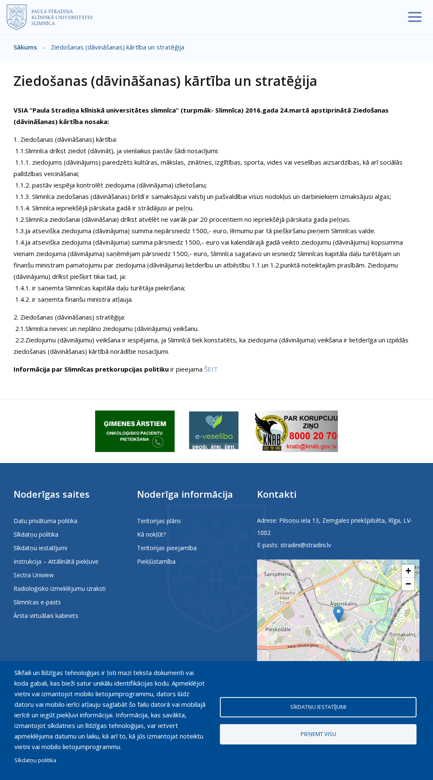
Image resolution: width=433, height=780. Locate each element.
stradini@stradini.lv (305, 545)
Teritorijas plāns (159, 521)
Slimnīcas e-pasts (37, 602)
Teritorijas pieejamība (167, 548)
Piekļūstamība (156, 561)
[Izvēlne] (415, 17)
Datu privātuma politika (45, 521)
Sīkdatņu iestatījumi (40, 548)
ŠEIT (211, 369)
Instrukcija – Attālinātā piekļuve (56, 561)
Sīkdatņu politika (36, 534)
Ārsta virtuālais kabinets (46, 616)
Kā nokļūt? (151, 534)
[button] (338, 614)
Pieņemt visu (318, 734)
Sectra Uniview (34, 575)
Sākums (25, 47)
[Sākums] (50, 17)
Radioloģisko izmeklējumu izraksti (60, 588)
